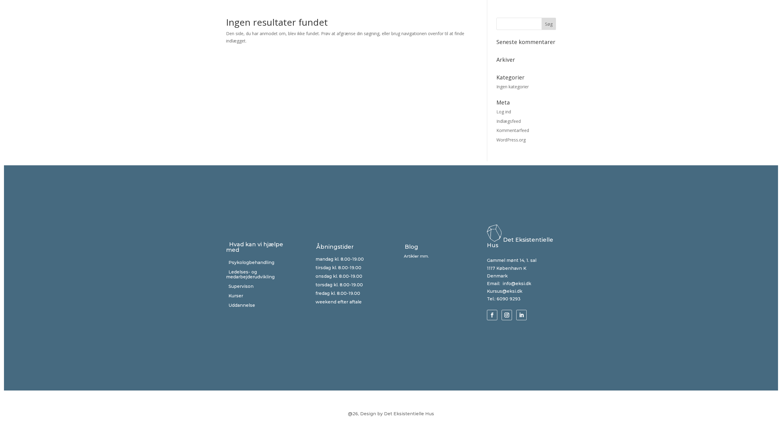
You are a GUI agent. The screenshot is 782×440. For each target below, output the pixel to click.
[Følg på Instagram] (507, 315)
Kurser (234, 296)
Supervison (240, 286)
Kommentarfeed (512, 130)
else (240, 305)
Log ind (503, 112)
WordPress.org (511, 140)
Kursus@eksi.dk (504, 291)
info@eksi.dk (516, 283)
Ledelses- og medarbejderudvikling (250, 274)
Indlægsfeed (508, 121)
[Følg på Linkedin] (521, 315)
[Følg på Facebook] (492, 315)
